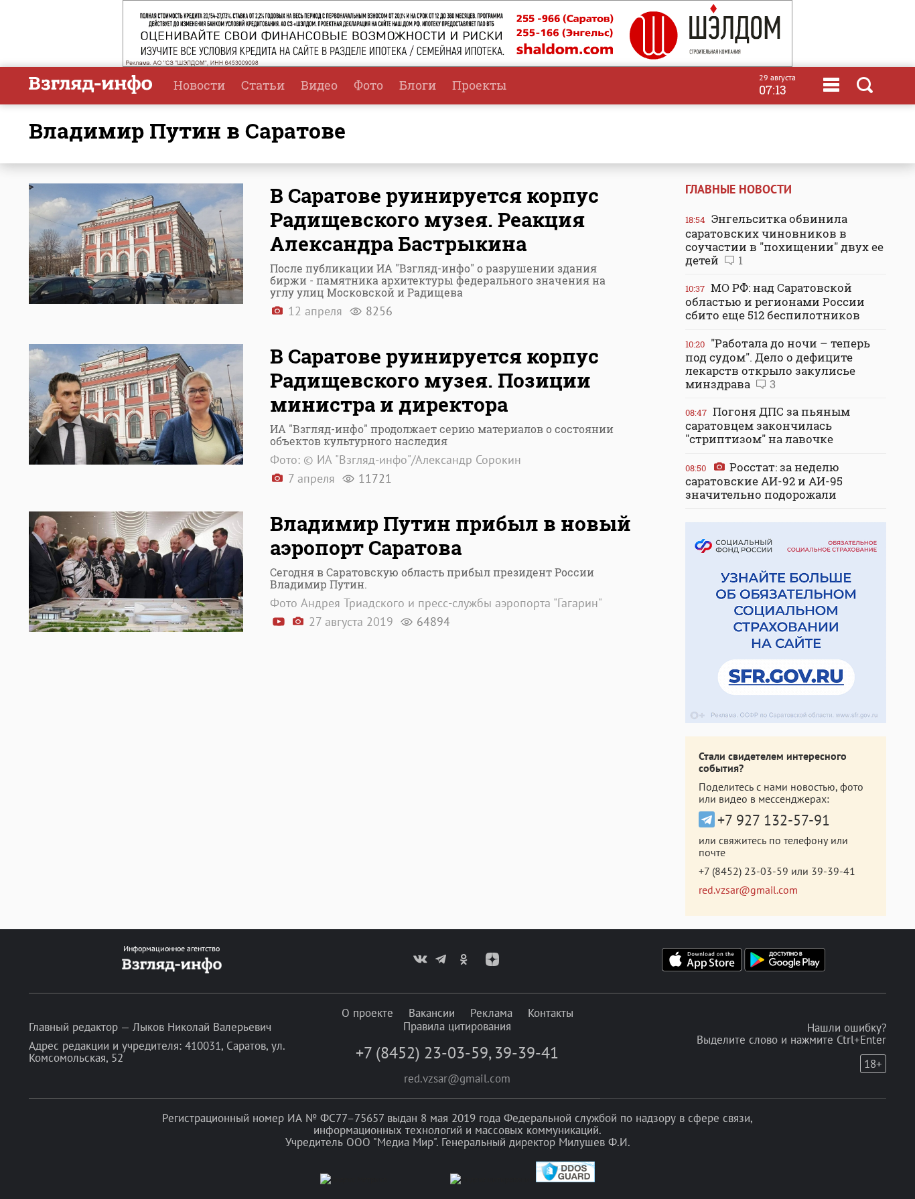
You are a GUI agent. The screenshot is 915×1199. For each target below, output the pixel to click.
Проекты (479, 85)
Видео (319, 85)
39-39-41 (833, 871)
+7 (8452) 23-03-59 (743, 871)
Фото (368, 85)
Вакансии (432, 1013)
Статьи (263, 85)
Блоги (417, 85)
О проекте (367, 1013)
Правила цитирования (457, 1026)
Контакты (550, 1013)
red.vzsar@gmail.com (748, 889)
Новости (199, 85)
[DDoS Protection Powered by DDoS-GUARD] (565, 1179)
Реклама (491, 1013)
